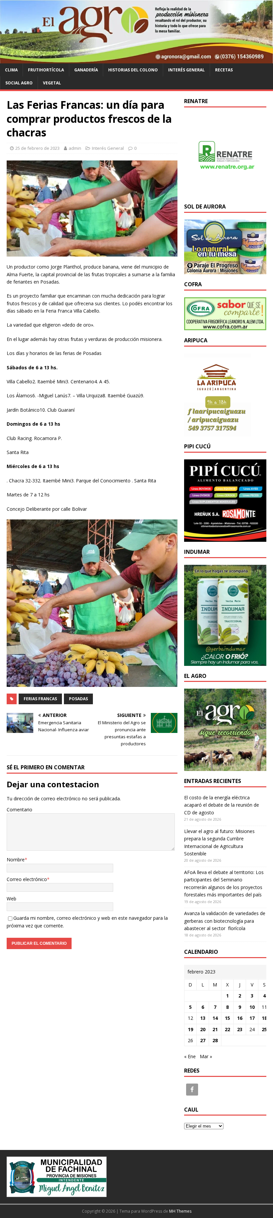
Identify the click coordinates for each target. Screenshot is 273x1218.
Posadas (78, 699)
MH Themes (180, 1211)
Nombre (16, 859)
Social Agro (19, 83)
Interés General (186, 70)
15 (227, 1018)
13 (202, 1018)
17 (252, 1018)
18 (264, 1018)
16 (239, 1018)
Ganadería (86, 70)
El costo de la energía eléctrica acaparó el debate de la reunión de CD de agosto (221, 805)
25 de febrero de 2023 (37, 148)
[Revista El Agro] (136, 59)
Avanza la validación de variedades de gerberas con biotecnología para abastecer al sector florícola (224, 920)
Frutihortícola (46, 70)
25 (264, 1029)
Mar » (206, 1056)
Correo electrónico (27, 879)
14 (215, 1018)
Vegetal (52, 83)
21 (215, 1029)
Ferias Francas (40, 699)
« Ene (190, 1056)
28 (215, 1040)
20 (202, 1029)
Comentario (19, 809)
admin (75, 148)
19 (190, 1029)
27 (202, 1040)
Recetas (224, 70)
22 (227, 1029)
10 (252, 1007)
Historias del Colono (133, 70)
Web (11, 898)
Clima (11, 70)
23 (239, 1029)
